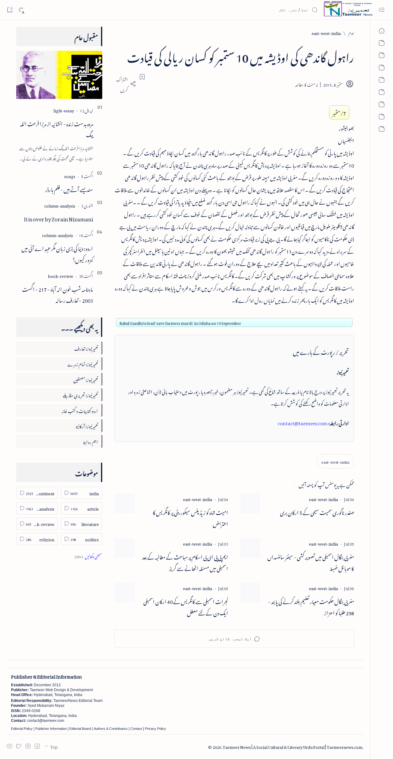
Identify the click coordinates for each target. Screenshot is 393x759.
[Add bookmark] (142, 77)
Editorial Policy (22, 728)
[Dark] (21, 10)
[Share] (125, 84)
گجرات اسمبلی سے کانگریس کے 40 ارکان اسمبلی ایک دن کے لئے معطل (185, 606)
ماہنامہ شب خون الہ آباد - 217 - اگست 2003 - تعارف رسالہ (57, 294)
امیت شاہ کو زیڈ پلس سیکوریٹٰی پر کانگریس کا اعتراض (190, 517)
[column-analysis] (59, 205)
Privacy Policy (155, 728)
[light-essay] (63, 109)
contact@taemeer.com (303, 422)
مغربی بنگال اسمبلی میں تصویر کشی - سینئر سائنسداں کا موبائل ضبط (310, 562)
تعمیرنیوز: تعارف (86, 347)
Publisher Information (51, 728)
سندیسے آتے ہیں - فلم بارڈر (69, 188)
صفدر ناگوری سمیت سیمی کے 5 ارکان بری (317, 511)
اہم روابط (90, 441)
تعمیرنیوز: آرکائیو (87, 425)
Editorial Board (80, 728)
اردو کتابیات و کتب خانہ (80, 410)
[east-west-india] (335, 461)
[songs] (69, 175)
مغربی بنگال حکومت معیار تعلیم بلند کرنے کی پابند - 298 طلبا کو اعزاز (311, 606)
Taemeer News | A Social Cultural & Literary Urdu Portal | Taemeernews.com (292, 746)
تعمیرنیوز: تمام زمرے (83, 363)
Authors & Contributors (111, 728)
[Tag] (323, 498)
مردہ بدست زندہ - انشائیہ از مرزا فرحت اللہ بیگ (56, 128)
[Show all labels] (88, 555)
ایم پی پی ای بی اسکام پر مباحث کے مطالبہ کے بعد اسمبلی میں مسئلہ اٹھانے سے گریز (185, 562)
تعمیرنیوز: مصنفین (85, 379)
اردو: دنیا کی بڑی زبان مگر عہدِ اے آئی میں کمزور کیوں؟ (57, 253)
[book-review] (60, 275)
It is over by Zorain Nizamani (58, 218)
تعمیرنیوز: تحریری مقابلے (80, 394)
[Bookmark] (9, 9)
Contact (136, 728)
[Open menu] (381, 10)
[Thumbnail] (250, 503)
